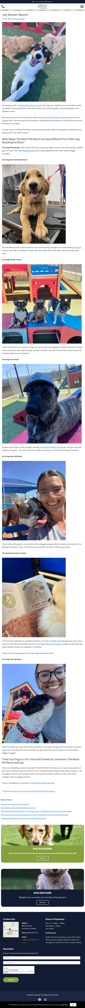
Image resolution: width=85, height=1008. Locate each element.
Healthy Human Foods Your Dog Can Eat (15, 804)
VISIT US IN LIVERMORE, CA (44, 2)
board (4, 750)
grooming (77, 247)
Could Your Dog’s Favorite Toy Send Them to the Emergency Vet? (23, 818)
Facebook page (19, 653)
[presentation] (19, 970)
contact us (74, 771)
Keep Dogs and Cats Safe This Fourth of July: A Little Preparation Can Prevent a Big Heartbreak (34, 815)
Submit (11, 980)
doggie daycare (28, 150)
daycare (62, 547)
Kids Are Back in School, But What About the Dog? (18, 808)
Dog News (14, 791)
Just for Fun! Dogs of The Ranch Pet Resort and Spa (36, 791)
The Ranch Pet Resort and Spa (30, 105)
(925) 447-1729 (32, 933)
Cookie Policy (64, 1005)
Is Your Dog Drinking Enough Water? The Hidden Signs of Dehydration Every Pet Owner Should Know (36, 811)
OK (73, 1005)
